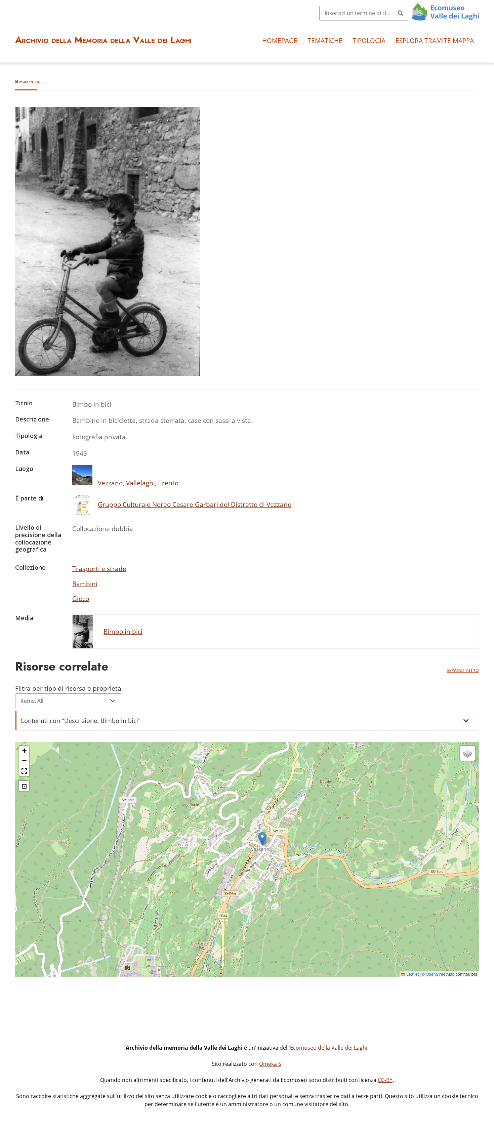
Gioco (80, 598)
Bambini (84, 583)
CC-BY (385, 1080)
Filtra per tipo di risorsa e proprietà (68, 688)
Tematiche (324, 40)
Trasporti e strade (99, 568)
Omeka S (270, 1063)
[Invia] (400, 13)
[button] (262, 839)
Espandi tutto (463, 670)
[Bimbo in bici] (107, 373)
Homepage (279, 40)
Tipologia (369, 40)
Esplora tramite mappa (435, 40)
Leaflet (412, 974)
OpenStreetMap (440, 974)
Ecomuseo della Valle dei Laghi (328, 1047)
